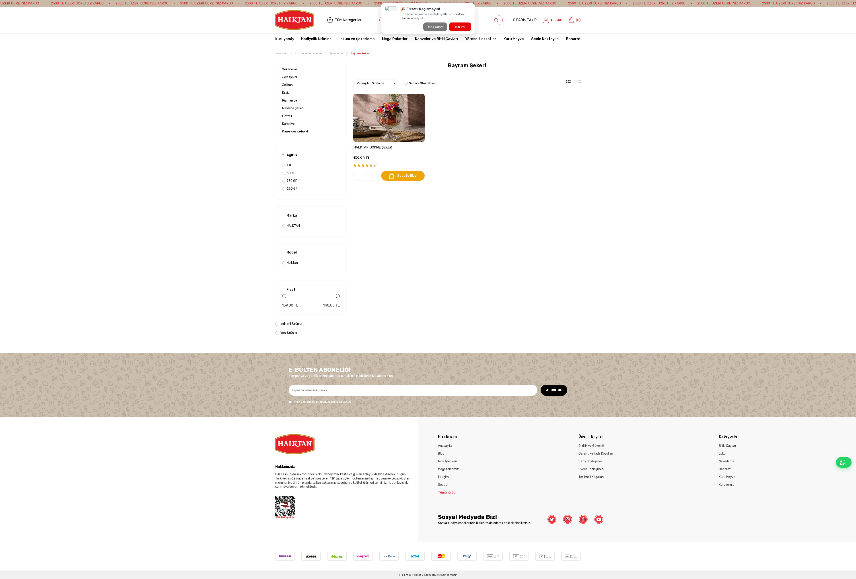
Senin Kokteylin (545, 39)
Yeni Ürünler (288, 333)
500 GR (292, 173)
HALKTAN (293, 226)
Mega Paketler (395, 39)
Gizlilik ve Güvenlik (591, 446)
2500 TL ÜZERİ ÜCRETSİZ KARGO (77, 3)
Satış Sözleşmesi (590, 461)
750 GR (292, 181)
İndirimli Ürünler (291, 324)
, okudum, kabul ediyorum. (323, 401)
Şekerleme (336, 53)
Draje (286, 93)
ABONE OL (554, 390)
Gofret (287, 116)
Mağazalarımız (448, 469)
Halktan (292, 263)
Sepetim (444, 485)
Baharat (573, 39)
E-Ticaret (415, 574)
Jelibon (287, 85)
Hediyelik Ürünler (316, 39)
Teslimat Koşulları (591, 477)
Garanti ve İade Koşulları (595, 453)
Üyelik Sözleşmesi (591, 469)
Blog (441, 453)
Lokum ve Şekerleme (356, 39)
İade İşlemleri (447, 461)
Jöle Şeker (289, 77)
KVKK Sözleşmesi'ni (306, 401)
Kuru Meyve (514, 39)
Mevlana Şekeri (293, 108)
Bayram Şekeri (295, 132)
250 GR (292, 189)
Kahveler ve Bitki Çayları (436, 39)
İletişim (443, 477)
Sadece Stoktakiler (422, 83)
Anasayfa (281, 53)
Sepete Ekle (407, 176)
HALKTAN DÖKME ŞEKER (372, 147)
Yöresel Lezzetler (480, 39)
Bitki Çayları (727, 446)
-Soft (404, 574)
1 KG (289, 165)
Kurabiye (288, 124)
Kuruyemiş (284, 39)
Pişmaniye (289, 100)
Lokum (723, 453)
